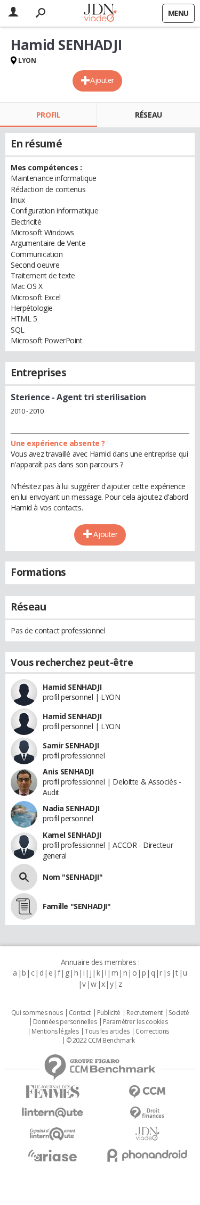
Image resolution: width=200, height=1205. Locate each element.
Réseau (148, 115)
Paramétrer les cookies (135, 1022)
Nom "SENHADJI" (72, 877)
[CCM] (147, 1092)
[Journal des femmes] (52, 1092)
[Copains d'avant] (52, 1134)
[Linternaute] (52, 1113)
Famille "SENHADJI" (76, 906)
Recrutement (144, 1013)
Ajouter (102, 80)
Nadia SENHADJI (71, 808)
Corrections (152, 1031)
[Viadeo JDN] (147, 1134)
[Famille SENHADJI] (24, 906)
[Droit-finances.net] (147, 1113)
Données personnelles (65, 1022)
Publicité (109, 1013)
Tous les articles (107, 1031)
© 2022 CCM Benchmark (100, 1040)
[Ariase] (52, 1155)
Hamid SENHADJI (72, 687)
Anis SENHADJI (68, 771)
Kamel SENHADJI (72, 835)
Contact (80, 1013)
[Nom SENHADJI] (24, 877)
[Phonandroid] (147, 1155)
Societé (179, 1013)
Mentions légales (54, 1031)
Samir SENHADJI (71, 745)
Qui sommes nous (37, 1013)
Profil (48, 115)
